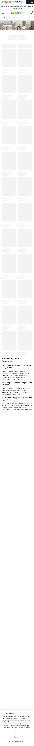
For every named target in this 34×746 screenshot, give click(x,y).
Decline (16, 737)
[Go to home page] (17, 12)
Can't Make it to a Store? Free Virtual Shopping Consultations (17, 7)
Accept (16, 732)
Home (3, 33)
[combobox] (17, 17)
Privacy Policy (25, 727)
